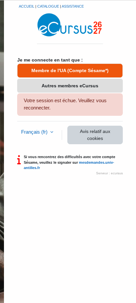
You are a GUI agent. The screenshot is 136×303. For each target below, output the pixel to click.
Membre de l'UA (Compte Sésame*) (70, 70)
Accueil (26, 6)
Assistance (73, 6)
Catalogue (48, 6)
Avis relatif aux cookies (95, 135)
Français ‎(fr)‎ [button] (35, 132)
